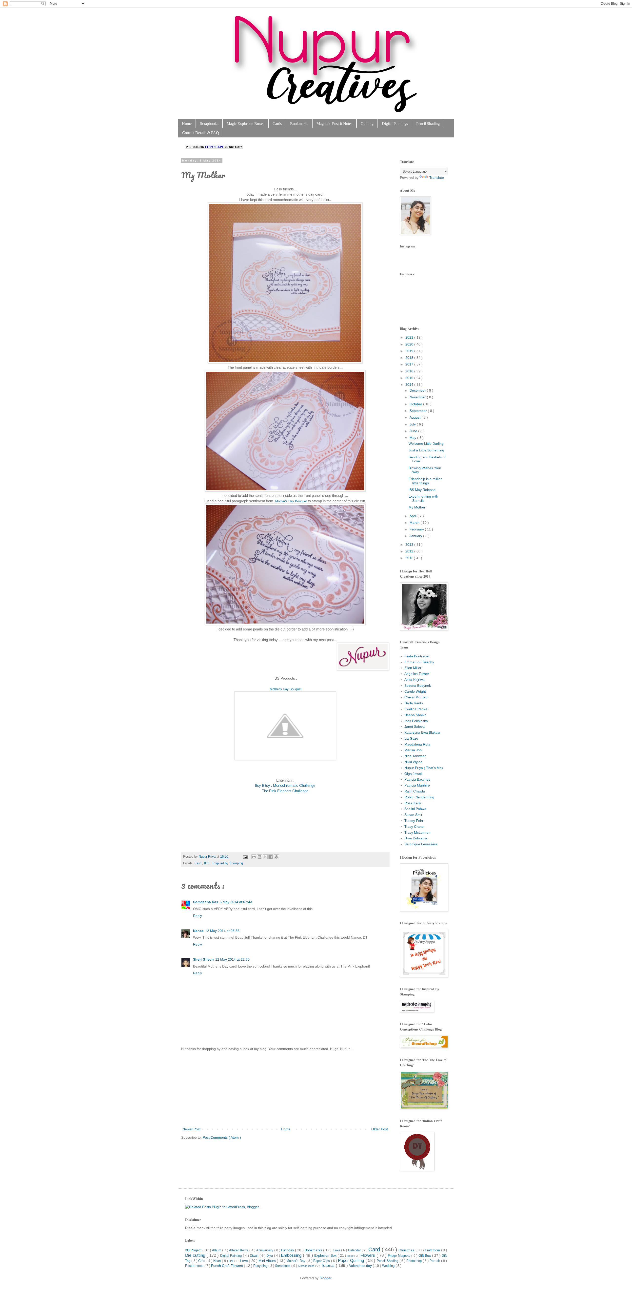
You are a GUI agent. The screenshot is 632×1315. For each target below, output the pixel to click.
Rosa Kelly (412, 803)
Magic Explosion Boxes (245, 123)
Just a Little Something (426, 450)
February (417, 529)
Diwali (254, 1255)
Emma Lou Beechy (419, 662)
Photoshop (414, 1261)
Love (244, 1261)
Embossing (292, 1255)
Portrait (435, 1261)
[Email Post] (244, 856)
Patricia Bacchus (417, 779)
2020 (409, 344)
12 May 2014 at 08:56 (222, 931)
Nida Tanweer (415, 756)
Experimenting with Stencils (423, 498)
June (414, 431)
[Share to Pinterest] (276, 856)
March (415, 523)
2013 (409, 544)
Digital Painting (231, 1255)
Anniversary (265, 1250)
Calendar (355, 1250)
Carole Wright (415, 691)
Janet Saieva (414, 726)
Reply (197, 916)
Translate (436, 178)
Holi (231, 1260)
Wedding (388, 1266)
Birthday (288, 1250)
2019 (409, 351)
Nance (198, 931)
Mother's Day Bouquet (291, 501)
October (416, 404)
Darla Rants (413, 703)
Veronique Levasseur (420, 844)
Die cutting (195, 1255)
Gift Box (425, 1255)
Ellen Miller (412, 668)
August (415, 417)
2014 (409, 384)
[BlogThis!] (259, 856)
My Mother (417, 507)
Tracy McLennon (417, 832)
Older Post (379, 1129)
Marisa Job (413, 750)
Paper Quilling (351, 1260)
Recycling (260, 1266)
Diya (270, 1255)
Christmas (406, 1250)
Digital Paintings (395, 123)
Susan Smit (413, 815)
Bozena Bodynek (417, 686)
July (413, 424)
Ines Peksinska (416, 721)
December (418, 390)
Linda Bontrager (417, 656)
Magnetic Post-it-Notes (334, 123)
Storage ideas (306, 1265)
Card (198, 863)
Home (187, 123)
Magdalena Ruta (417, 744)
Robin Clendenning (419, 797)
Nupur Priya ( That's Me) (423, 768)
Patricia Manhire (417, 785)
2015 (409, 378)
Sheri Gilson (203, 959)
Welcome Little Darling (426, 443)
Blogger (325, 1278)
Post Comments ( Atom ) (222, 1137)
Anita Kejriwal (414, 680)
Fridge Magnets (399, 1255)
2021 (409, 337)
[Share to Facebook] (270, 856)
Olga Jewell (413, 774)
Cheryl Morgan (416, 697)
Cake (337, 1250)
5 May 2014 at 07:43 (236, 902)
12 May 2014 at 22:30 (232, 959)
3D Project (193, 1250)
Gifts (202, 1261)
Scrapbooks (209, 123)
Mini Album (267, 1261)
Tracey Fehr (413, 821)
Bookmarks (299, 123)
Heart (217, 1261)
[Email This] (253, 856)
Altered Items (239, 1250)
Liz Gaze (411, 738)
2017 (409, 364)
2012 (409, 551)
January (416, 536)
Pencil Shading (428, 123)
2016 (409, 371)
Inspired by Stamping (228, 863)
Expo (351, 1255)
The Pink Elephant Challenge (285, 791)
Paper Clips (322, 1261)
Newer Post (191, 1129)
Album (217, 1250)
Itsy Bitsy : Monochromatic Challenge (285, 785)
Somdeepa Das (205, 902)
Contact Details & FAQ (200, 133)
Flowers (368, 1255)
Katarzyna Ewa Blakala (422, 732)
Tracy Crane (414, 827)
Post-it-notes (194, 1266)
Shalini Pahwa (415, 809)
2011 (409, 558)
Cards (277, 123)
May (413, 438)
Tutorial (328, 1265)
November (418, 397)
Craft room (433, 1250)
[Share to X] (265, 856)
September (419, 411)
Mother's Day (296, 1261)
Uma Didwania (415, 838)
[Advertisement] (285, 1089)
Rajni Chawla (414, 791)
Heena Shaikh (415, 715)
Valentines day (361, 1266)
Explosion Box (325, 1255)
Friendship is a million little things (425, 481)
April (413, 516)
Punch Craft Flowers (227, 1266)
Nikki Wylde (413, 762)
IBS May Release (422, 490)
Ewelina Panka (415, 709)
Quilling (367, 123)
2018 (409, 358)
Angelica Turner (416, 674)
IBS (207, 863)
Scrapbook (283, 1266)
